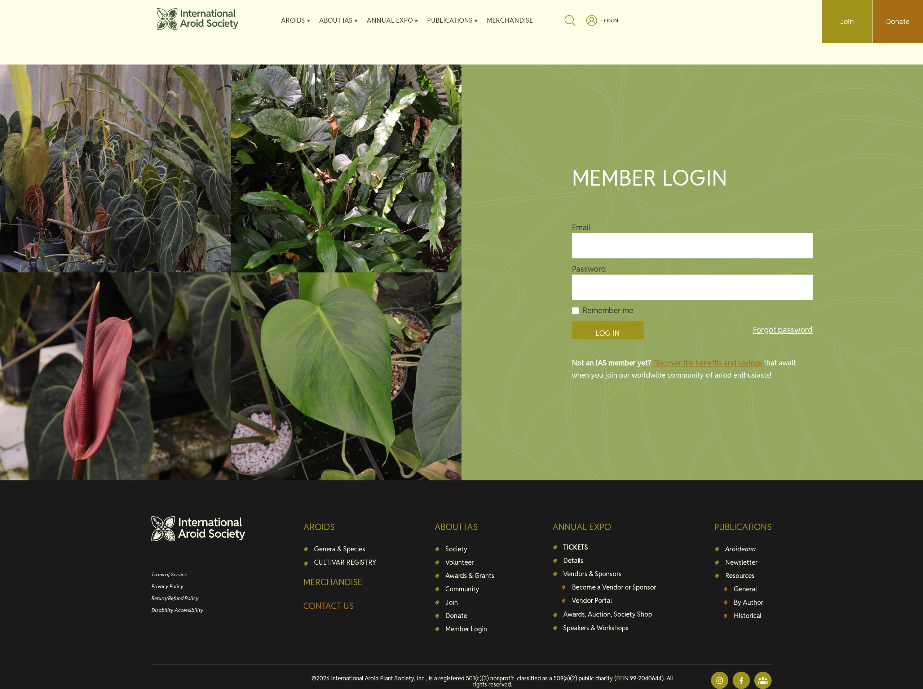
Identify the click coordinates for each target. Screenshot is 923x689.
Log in (609, 21)
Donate (898, 21)
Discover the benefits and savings (707, 363)
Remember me (608, 310)
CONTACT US (328, 606)
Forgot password (783, 330)
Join (847, 21)
